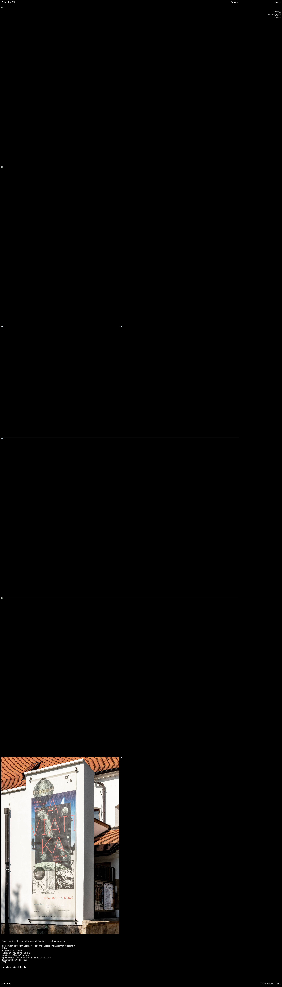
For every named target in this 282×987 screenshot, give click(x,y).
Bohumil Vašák (8, 2)
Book (279, 12)
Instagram (6, 984)
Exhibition (6, 967)
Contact (234, 2)
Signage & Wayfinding (274, 14)
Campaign (278, 17)
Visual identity (19, 967)
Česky (278, 2)
